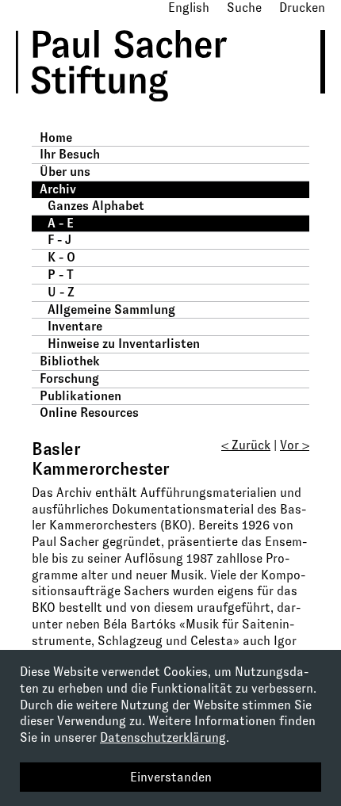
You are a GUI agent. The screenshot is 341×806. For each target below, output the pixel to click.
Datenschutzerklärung (163, 737)
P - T (61, 274)
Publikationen (80, 396)
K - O (61, 257)
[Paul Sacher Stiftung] (143, 113)
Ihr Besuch (70, 154)
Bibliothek (70, 361)
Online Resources (89, 412)
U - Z (61, 292)
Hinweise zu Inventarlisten (124, 343)
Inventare (75, 326)
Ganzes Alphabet (96, 205)
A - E (61, 223)
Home (56, 137)
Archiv (58, 189)
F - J (59, 239)
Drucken (302, 7)
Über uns (65, 171)
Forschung (69, 378)
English (188, 7)
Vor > (294, 445)
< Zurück (245, 445)
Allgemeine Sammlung (111, 309)
